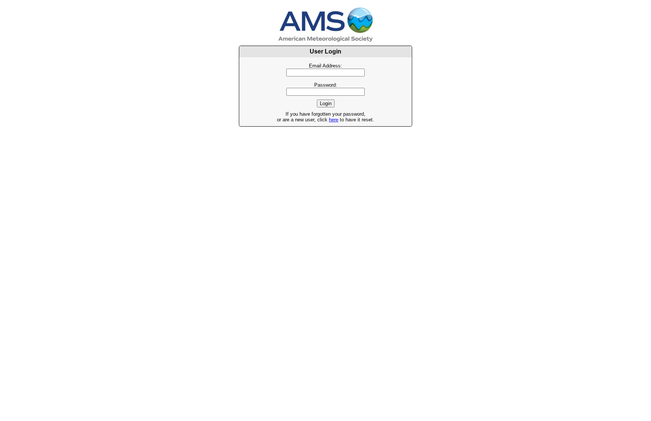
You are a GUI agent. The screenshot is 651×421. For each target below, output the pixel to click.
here (333, 119)
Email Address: (325, 66)
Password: (325, 85)
